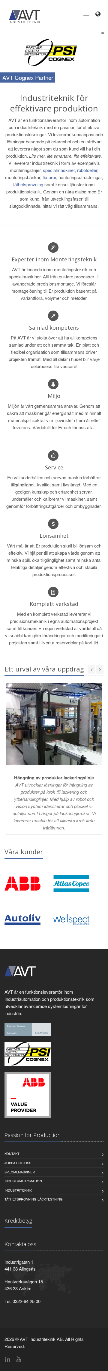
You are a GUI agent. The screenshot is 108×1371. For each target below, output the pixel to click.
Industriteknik (18, 1190)
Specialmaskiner (19, 1172)
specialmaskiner (59, 170)
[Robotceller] (27, 1094)
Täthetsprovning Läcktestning (33, 1199)
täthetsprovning (28, 184)
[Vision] (27, 1053)
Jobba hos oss (17, 1162)
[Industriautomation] (27, 1029)
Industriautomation (23, 1180)
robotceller (87, 170)
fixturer (49, 177)
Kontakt (12, 1153)
